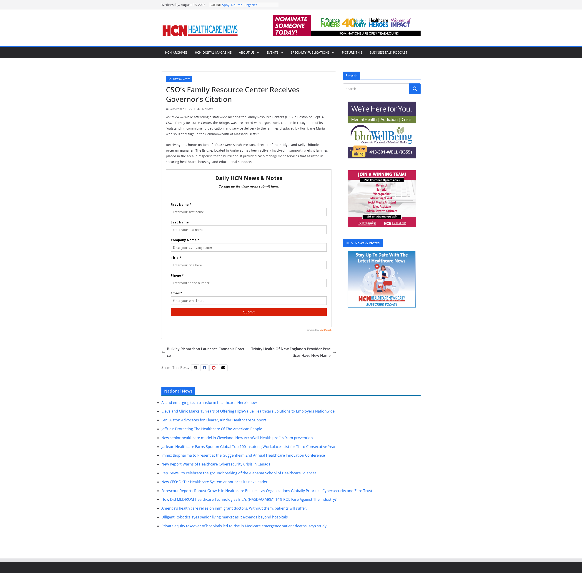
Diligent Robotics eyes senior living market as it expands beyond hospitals (224, 517)
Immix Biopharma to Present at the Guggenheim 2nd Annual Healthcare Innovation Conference (243, 455)
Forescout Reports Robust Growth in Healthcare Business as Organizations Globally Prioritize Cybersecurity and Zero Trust (266, 490)
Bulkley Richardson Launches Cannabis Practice (206, 352)
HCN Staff (207, 109)
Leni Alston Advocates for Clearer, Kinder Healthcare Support (213, 420)
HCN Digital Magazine (213, 52)
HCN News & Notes (179, 79)
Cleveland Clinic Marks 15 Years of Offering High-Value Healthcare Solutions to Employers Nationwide (248, 411)
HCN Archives (176, 52)
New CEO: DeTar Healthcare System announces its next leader (214, 481)
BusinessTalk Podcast (388, 52)
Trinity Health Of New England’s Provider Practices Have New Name (291, 352)
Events (272, 52)
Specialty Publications (310, 52)
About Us (247, 52)
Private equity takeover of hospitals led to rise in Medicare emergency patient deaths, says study (243, 525)
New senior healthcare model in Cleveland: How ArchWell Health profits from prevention (237, 437)
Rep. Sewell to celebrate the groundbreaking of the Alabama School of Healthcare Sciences (238, 472)
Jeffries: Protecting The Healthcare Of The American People (211, 428)
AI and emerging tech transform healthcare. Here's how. (209, 402)
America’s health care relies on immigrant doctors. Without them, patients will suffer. (234, 508)
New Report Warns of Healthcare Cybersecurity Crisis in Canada (216, 464)
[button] (257, 52)
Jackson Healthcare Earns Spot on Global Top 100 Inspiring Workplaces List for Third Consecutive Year (248, 446)
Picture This (352, 52)
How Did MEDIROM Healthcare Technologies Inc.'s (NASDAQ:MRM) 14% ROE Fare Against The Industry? (248, 499)
